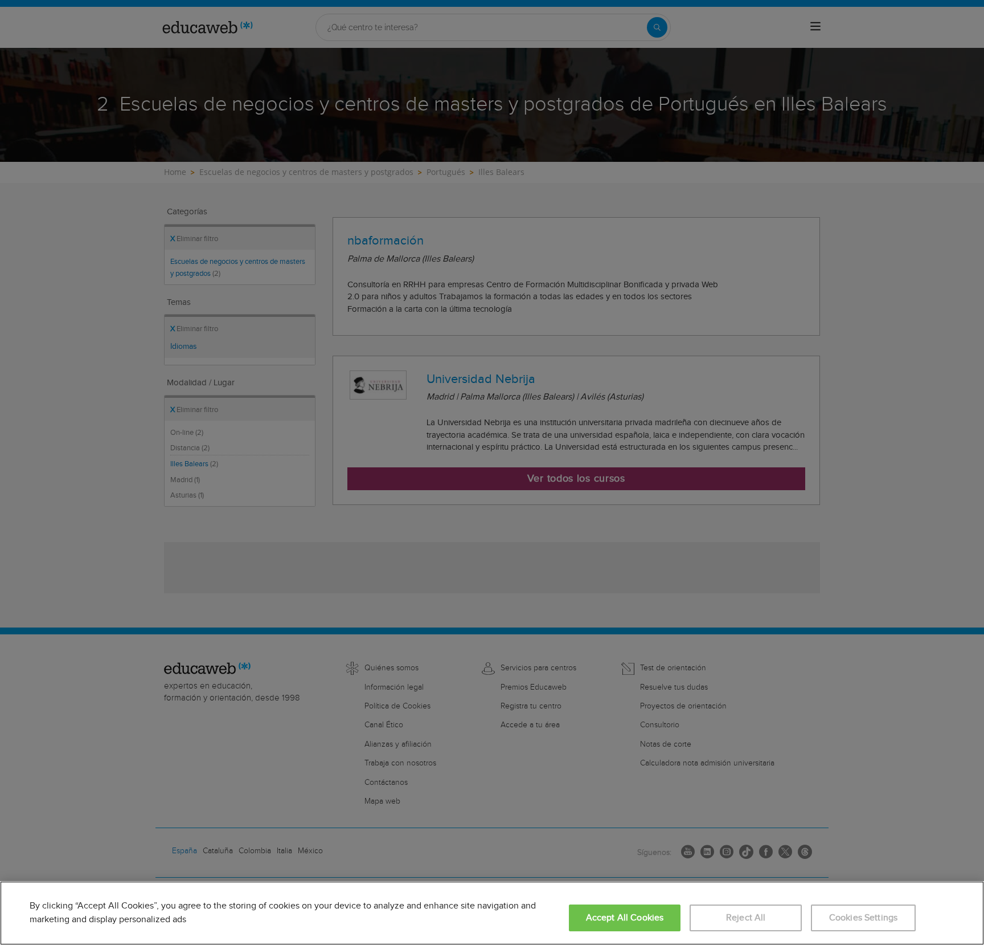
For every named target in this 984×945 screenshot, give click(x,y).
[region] (492, 913)
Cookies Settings (863, 918)
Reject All (746, 918)
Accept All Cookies (625, 918)
